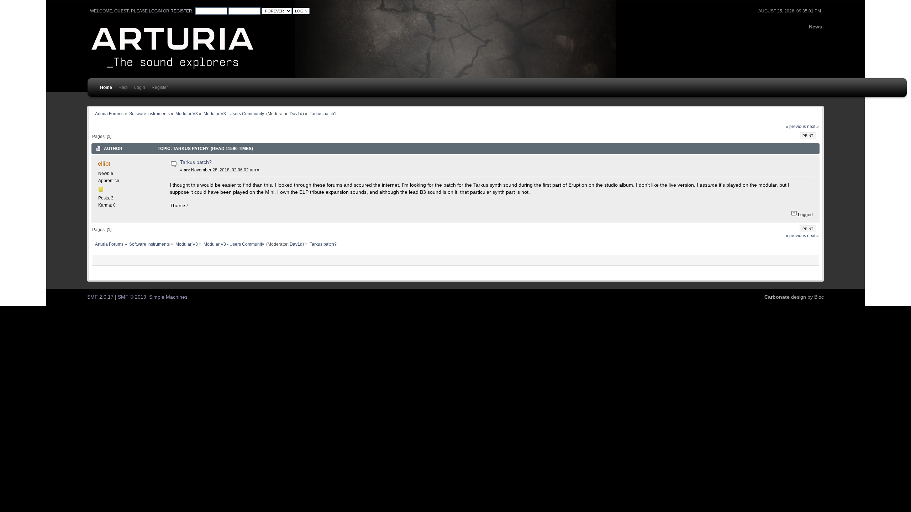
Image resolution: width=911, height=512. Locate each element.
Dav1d (296, 113)
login (155, 11)
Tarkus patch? (196, 162)
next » (813, 126)
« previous (796, 126)
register (181, 11)
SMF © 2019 (132, 297)
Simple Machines (168, 297)
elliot (104, 163)
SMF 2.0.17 (100, 297)
